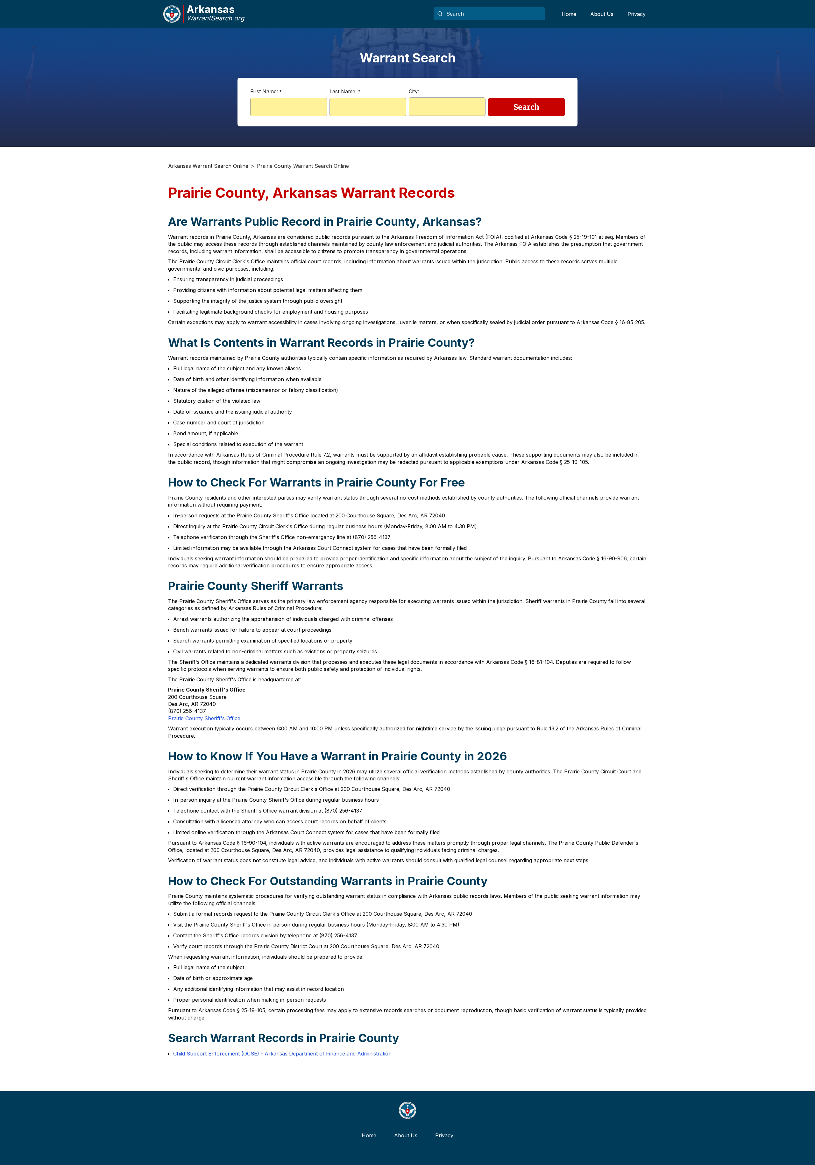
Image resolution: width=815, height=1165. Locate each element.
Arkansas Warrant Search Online (208, 166)
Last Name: (345, 91)
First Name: (266, 91)
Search (527, 107)
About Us (601, 14)
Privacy (636, 14)
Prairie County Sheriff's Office (204, 718)
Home (569, 14)
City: (414, 91)
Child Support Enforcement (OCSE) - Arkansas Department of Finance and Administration (282, 1053)
